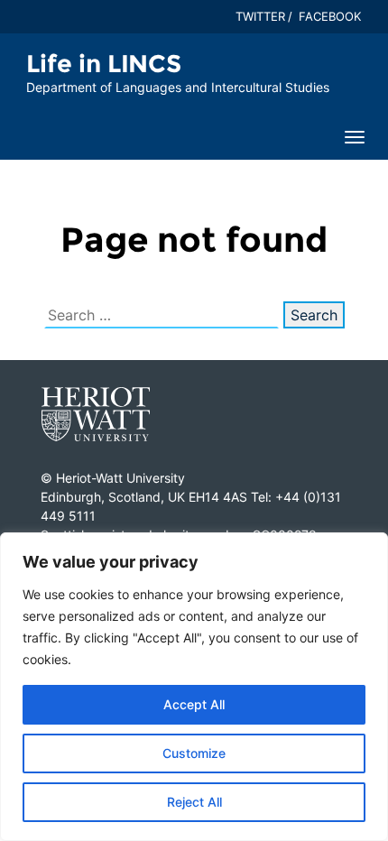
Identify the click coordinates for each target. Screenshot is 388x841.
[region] (194, 686)
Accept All (194, 704)
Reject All (194, 801)
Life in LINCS (103, 64)
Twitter (260, 16)
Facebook (330, 16)
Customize (194, 753)
